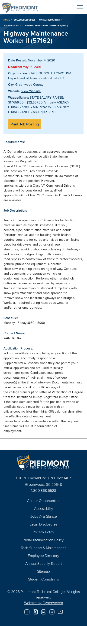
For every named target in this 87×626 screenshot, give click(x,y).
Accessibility (43, 508)
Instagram (52, 611)
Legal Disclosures (43, 524)
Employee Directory (43, 555)
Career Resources (49, 19)
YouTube (60, 611)
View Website (31, 91)
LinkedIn (43, 611)
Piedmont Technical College (22, 7)
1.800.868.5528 (43, 490)
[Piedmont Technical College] (43, 462)
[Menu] (80, 7)
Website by (43, 602)
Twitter (35, 611)
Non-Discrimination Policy (43, 539)
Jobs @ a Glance (12, 25)
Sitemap (43, 571)
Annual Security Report (43, 563)
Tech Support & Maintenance (44, 547)
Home (6, 19)
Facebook (26, 611)
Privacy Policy (43, 532)
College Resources (24, 19)
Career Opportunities (43, 500)
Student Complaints (43, 579)
